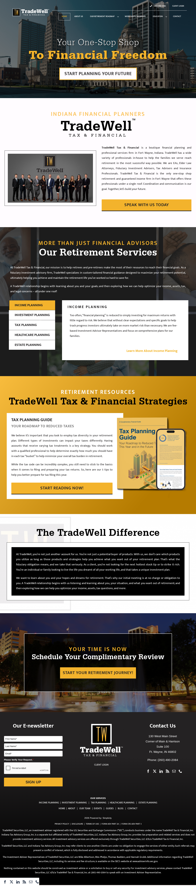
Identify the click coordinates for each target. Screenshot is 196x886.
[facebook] (5, 882)
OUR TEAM (84, 808)
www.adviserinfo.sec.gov (144, 861)
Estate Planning (148, 803)
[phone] (37, 882)
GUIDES (110, 808)
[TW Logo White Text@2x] (31, 9)
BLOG (120, 808)
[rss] (24, 882)
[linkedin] (18, 882)
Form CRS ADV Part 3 (131, 824)
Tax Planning (98, 803)
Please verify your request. (18, 759)
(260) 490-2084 (168, 760)
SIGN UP (33, 782)
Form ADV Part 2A (110, 824)
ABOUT (71, 808)
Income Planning (49, 803)
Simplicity (107, 818)
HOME (62, 808)
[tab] (32, 305)
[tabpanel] (125, 330)
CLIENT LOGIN (101, 765)
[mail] (30, 882)
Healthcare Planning (122, 803)
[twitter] (11, 882)
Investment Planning (74, 803)
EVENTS (98, 808)
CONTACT (132, 808)
